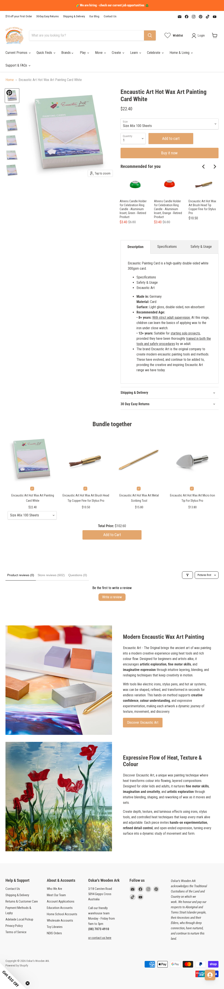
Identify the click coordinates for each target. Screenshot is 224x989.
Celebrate (154, 53)
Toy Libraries (55, 927)
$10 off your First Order (18, 16)
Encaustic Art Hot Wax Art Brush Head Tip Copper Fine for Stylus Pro (202, 207)
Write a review (112, 597)
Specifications (167, 247)
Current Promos (16, 53)
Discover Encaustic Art (142, 722)
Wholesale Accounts (60, 920)
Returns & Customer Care (21, 901)
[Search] (150, 35)
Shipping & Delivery (74, 16)
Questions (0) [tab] (77, 575)
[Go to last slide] (203, 166)
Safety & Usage (201, 247)
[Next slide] (214, 166)
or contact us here (99, 938)
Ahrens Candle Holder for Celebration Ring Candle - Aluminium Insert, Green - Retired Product (133, 209)
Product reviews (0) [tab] (20, 575)
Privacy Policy (14, 926)
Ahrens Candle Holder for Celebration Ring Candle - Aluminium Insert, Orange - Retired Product (168, 209)
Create (117, 53)
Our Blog (94, 16)
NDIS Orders (54, 933)
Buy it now (169, 153)
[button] (13, 976)
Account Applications (60, 901)
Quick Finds (45, 53)
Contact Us (110, 16)
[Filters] (187, 575)
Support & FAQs (16, 65)
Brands (66, 53)
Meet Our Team (56, 895)
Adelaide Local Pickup (19, 919)
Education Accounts (60, 908)
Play (83, 53)
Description (136, 247)
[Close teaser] (27, 983)
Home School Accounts (62, 914)
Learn (134, 53)
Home (9, 80)
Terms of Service (15, 932)
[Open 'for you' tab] (210, 975)
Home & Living (180, 53)
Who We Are (54, 889)
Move (99, 53)
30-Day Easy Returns (47, 16)
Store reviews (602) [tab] (51, 575)
